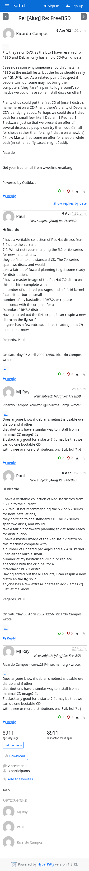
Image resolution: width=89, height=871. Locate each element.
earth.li (20, 6)
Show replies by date (70, 203)
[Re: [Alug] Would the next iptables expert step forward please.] (6, 16)
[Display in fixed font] (77, 191)
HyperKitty (45, 864)
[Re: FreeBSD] (84, 16)
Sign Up (76, 6)
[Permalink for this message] (84, 191)
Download (16, 756)
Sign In (53, 6)
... (6, 47)
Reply (11, 196)
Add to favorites (20, 779)
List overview (13, 745)
